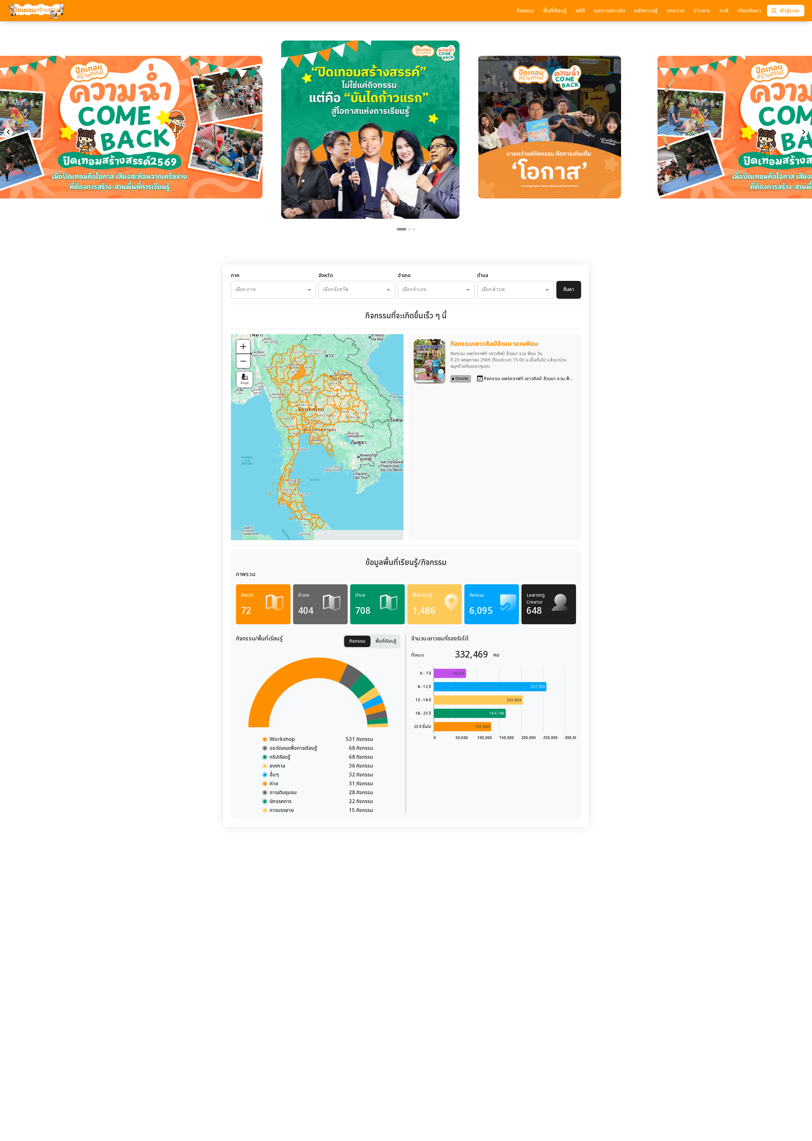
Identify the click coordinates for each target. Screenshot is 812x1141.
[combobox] (264, 290)
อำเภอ (404, 275)
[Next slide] (803, 132)
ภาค (235, 275)
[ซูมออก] (243, 361)
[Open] (309, 289)
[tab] (401, 229)
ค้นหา (568, 289)
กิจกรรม (357, 641)
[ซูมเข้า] (243, 346)
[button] (370, 117)
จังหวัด (325, 275)
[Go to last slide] (8, 132)
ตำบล (482, 275)
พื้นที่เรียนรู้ (386, 641)
